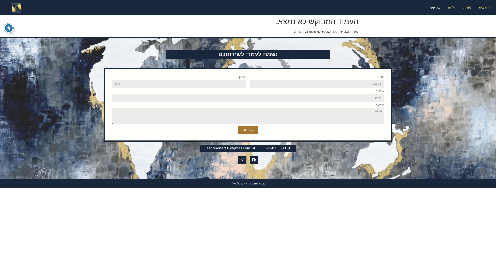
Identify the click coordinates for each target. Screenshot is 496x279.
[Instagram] (242, 160)
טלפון (242, 77)
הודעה (380, 105)
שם (382, 77)
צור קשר (434, 7)
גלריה (451, 7)
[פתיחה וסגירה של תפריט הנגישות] (8, 28)
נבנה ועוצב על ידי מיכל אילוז (248, 183)
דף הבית (484, 7)
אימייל (380, 91)
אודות (467, 7)
